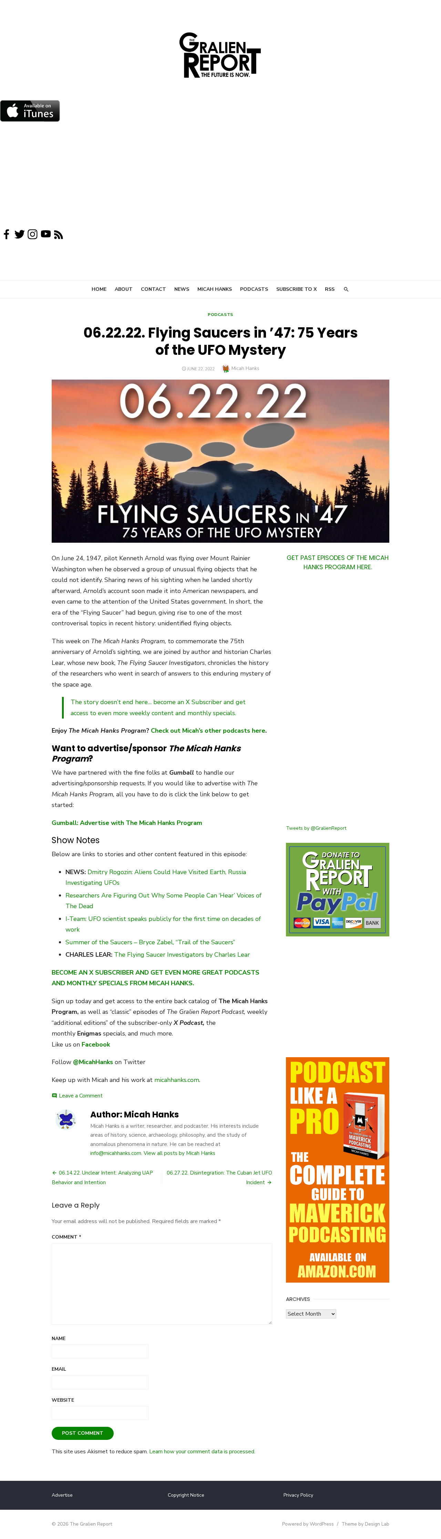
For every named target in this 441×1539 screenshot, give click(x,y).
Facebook (96, 1044)
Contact (153, 289)
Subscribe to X (296, 289)
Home (99, 289)
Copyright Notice (186, 1495)
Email (59, 1369)
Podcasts (254, 289)
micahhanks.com (176, 1080)
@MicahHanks (93, 1062)
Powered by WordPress (308, 1524)
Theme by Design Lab (365, 1524)
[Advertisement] (220, 177)
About (124, 289)
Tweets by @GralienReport (316, 828)
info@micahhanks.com (115, 1153)
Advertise (62, 1495)
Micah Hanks (214, 289)
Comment (66, 1237)
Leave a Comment (81, 1096)
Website (63, 1400)
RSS (330, 289)
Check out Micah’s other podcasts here (208, 730)
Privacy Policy (298, 1495)
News (181, 289)
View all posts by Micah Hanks (179, 1153)
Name (58, 1338)
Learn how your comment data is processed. (202, 1451)
